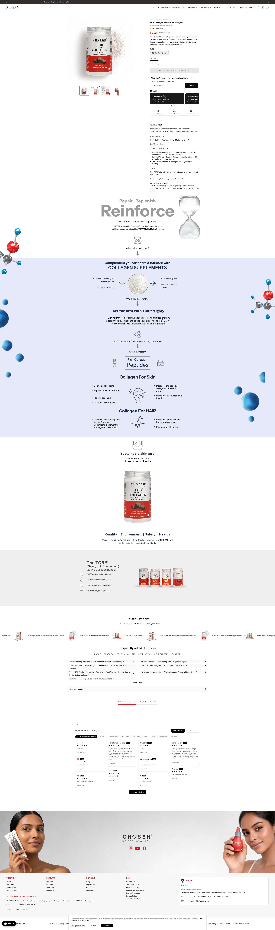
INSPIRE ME (90, 878)
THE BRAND (11, 878)
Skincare (49, 882)
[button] (258, 7)
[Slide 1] (171, 105)
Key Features (156, 125)
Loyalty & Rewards (133, 893)
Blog (88, 882)
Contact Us (130, 882)
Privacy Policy (131, 896)
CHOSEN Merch (12, 890)
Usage (152, 168)
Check (192, 85)
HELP (128, 878)
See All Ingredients (157, 144)
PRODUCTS (50, 878)
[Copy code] (164, 96)
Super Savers (11, 887)
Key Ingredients (157, 136)
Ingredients (90, 884)
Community (90, 887)
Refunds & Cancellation (135, 890)
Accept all (107, 926)
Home (151, 20)
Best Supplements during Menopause (166, 20)
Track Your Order (132, 884)
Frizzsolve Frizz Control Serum (237, 924)
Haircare (49, 884)
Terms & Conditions (133, 899)
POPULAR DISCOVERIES (15, 924)
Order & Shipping (132, 887)
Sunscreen (50, 887)
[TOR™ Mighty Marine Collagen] (84, 91)
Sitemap (89, 890)
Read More (137, 683)
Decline (93, 926)
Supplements (51, 890)
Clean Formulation (159, 149)
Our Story (10, 884)
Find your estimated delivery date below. (163, 81)
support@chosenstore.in (200, 901)
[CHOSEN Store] (12, 7)
